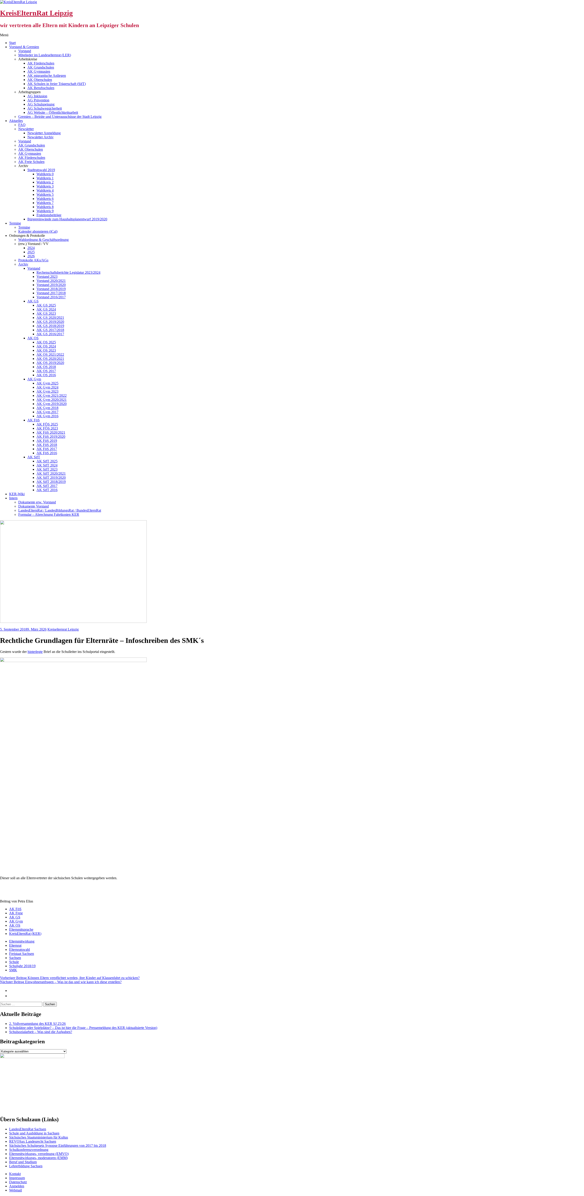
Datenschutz (18, 1182)
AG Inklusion (37, 96)
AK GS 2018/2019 (50, 326)
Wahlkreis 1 (45, 178)
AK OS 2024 (46, 346)
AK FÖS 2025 (47, 424)
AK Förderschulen (40, 63)
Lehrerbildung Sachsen (25, 1166)
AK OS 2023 (46, 350)
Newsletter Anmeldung (44, 133)
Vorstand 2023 (46, 276)
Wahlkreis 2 (45, 182)
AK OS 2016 (46, 375)
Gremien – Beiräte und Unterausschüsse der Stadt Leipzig (60, 117)
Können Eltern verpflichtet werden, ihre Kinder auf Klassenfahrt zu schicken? (70, 978)
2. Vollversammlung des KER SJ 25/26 (37, 1024)
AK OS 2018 (46, 367)
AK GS (33, 301)
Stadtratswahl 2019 (41, 170)
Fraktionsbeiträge (48, 215)
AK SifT (33, 457)
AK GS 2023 (46, 313)
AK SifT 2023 (46, 469)
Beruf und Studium (23, 1162)
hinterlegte (35, 652)
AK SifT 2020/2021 (51, 473)
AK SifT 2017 (46, 486)
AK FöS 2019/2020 (50, 436)
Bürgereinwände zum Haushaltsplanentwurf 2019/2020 (67, 219)
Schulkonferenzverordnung (28, 1150)
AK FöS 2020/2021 (50, 432)
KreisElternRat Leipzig (36, 13)
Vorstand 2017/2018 (51, 293)
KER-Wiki (17, 494)
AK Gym (34, 379)
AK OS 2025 (46, 342)
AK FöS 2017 (46, 449)
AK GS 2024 (46, 309)
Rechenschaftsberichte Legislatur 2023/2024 (68, 272)
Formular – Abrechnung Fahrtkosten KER (48, 514)
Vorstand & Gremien (24, 47)
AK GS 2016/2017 (50, 334)
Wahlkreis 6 (45, 199)
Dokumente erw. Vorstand (37, 502)
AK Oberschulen (39, 80)
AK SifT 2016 (46, 490)
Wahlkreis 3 (45, 186)
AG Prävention (38, 100)
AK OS (33, 338)
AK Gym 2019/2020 (51, 404)
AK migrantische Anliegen (46, 75)
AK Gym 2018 (47, 408)
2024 (31, 248)
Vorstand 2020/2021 (51, 281)
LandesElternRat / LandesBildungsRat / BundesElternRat (59, 510)
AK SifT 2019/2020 (51, 477)
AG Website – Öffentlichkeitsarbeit (52, 112)
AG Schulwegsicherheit (44, 108)
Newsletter (26, 129)
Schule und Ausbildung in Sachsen (34, 1133)
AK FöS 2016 (46, 453)
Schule (14, 962)
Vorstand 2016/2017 (51, 297)
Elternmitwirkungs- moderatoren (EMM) (38, 1158)
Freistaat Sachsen (21, 954)
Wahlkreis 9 (45, 211)
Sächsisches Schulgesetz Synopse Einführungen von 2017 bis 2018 (57, 1145)
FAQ (22, 125)
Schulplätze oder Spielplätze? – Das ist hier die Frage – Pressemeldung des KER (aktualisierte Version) (83, 1028)
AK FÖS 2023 (47, 428)
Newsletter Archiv (40, 137)
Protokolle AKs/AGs (33, 260)
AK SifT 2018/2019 (51, 482)
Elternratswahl (19, 949)
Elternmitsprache (21, 929)
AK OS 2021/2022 (50, 354)
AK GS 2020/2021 (50, 318)
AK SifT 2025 (46, 461)
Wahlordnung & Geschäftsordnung (43, 240)
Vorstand (24, 51)
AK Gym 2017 (47, 412)
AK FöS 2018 (46, 445)
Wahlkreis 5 (45, 194)
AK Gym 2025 (47, 383)
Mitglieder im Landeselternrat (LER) (44, 55)
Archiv (23, 264)
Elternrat (15, 945)
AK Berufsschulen (40, 88)
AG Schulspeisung (41, 104)
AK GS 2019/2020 (50, 322)
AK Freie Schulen (31, 162)
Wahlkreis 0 (45, 174)
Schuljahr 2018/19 (22, 966)
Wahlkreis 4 (45, 190)
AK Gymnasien (38, 71)
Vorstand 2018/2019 (51, 289)
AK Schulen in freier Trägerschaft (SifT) (56, 84)
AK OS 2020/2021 (50, 359)
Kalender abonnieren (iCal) (37, 231)
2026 (31, 256)
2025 (31, 252)
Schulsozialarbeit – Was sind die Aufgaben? (40, 1032)
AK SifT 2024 (46, 465)
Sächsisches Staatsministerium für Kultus (38, 1137)
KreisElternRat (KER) (25, 934)
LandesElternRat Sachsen (27, 1129)
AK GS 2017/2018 (50, 330)
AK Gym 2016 (47, 416)
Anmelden (16, 1186)
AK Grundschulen (40, 67)
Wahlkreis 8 (45, 207)
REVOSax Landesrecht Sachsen (32, 1141)
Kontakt (15, 1174)
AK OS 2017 (46, 371)
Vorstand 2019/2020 (51, 285)
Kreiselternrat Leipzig (63, 629)
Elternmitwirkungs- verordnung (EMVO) (39, 1154)
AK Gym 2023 (47, 391)
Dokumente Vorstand (33, 506)
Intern (13, 498)
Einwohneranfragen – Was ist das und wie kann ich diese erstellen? (61, 982)
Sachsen (15, 958)
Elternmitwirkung (21, 941)
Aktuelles (16, 121)
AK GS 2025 (46, 305)
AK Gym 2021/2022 (51, 395)
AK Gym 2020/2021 (51, 400)
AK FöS (33, 420)
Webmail (15, 1190)
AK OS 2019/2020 (50, 363)
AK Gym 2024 (47, 387)
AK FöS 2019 (46, 441)
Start (12, 43)
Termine (15, 223)
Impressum (17, 1178)
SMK (13, 970)
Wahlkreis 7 (45, 203)
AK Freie (16, 913)
